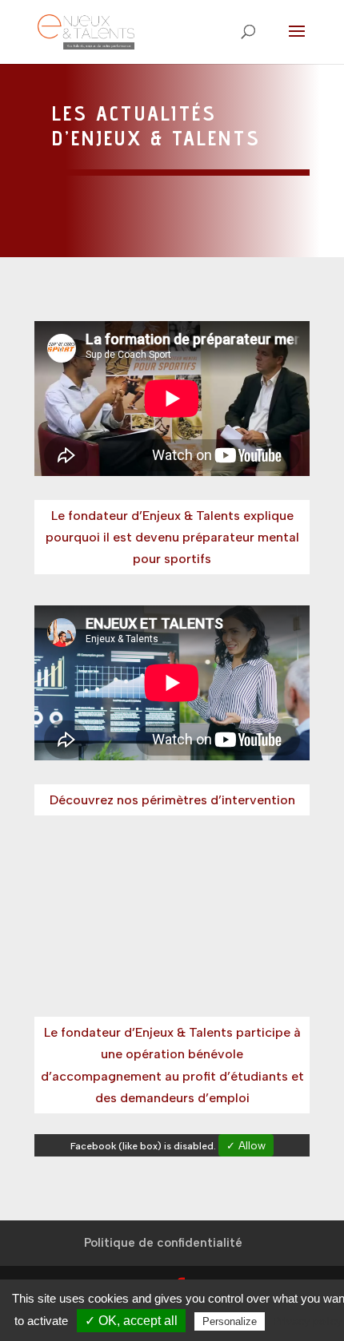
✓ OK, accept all (131, 1320)
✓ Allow (246, 1145)
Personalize (229, 1321)
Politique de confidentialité (163, 1243)
